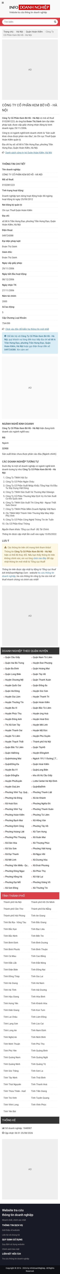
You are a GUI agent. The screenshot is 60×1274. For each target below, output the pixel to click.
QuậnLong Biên (39, 769)
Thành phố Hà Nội (41, 741)
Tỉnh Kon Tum (38, 1010)
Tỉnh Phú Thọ (38, 1044)
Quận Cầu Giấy (11, 657)
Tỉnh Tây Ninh (10, 1077)
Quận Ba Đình (11, 668)
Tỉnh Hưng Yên (10, 1003)
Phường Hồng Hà (12, 876)
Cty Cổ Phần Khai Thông (18, 523)
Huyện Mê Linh (39, 724)
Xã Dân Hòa (10, 843)
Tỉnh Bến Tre (37, 936)
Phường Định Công (13, 826)
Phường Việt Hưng (41, 848)
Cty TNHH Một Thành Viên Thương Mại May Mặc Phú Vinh (30, 514)
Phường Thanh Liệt (41, 792)
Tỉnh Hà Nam (37, 983)
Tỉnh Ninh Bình (38, 1037)
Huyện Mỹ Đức (39, 730)
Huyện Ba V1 (10, 769)
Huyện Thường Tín (13, 702)
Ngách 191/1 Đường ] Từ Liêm (44, 758)
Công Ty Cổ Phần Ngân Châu (20, 481)
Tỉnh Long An (10, 1030)
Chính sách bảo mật (10, 1249)
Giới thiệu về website (11, 1230)
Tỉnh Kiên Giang (11, 1010)
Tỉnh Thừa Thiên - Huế (14, 1091)
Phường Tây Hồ (39, 826)
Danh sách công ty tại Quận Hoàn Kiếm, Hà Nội (28, 152)
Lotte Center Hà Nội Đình (44, 781)
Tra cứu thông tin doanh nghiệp (15, 1259)
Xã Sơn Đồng (10, 888)
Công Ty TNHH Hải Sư (16, 477)
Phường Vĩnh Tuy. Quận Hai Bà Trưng (16, 792)
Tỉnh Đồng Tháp (11, 976)
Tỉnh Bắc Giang (38, 922)
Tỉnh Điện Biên (10, 969)
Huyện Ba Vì (10, 708)
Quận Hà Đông (11, 691)
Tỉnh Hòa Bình (38, 996)
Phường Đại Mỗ (12, 882)
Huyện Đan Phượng (41, 663)
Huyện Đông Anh (12, 719)
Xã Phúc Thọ (38, 871)
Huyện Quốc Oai (12, 685)
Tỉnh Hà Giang (10, 983)
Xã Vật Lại (37, 876)
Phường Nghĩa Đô (41, 803)
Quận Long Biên (12, 674)
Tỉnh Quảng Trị (38, 1064)
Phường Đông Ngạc (14, 871)
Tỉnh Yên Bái (9, 1111)
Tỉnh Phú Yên (10, 1050)
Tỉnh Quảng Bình (39, 1050)
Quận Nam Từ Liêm (41, 657)
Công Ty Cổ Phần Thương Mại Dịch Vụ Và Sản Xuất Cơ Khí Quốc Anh (31, 497)
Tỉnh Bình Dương (39, 942)
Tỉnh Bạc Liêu (38, 929)
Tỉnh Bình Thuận (39, 949)
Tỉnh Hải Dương (39, 990)
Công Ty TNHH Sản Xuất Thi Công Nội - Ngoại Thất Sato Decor (31, 504)
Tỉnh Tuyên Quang (40, 1098)
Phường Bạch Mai (13, 820)
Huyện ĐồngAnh (40, 753)
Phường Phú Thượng (14, 837)
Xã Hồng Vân (38, 820)
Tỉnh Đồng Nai (38, 969)
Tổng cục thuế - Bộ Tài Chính (35, 529)
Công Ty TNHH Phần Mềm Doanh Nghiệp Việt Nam (31, 509)
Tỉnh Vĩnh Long (11, 1104)
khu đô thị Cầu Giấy (41, 775)
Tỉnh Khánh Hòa (39, 1003)
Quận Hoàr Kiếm (40, 764)
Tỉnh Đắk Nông (38, 963)
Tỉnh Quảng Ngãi (39, 1057)
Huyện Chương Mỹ (13, 679)
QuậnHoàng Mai (12, 758)
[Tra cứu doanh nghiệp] (30, 8)
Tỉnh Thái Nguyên (12, 1084)
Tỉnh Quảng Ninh (11, 1064)
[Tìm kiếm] (55, 22)
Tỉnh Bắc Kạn (10, 929)
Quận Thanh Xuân (41, 679)
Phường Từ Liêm (40, 814)
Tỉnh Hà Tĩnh (9, 990)
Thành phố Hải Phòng (14, 915)
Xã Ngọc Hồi (38, 854)
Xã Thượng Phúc (40, 843)
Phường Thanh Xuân (42, 809)
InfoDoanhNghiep (37, 1268)
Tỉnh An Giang (38, 915)
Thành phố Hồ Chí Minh (43, 902)
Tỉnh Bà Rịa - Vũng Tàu (14, 922)
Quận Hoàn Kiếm (40, 702)
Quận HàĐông (11, 753)
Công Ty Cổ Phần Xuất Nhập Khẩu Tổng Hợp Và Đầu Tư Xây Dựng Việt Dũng (31, 486)
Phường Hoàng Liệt (13, 831)
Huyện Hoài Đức (40, 719)
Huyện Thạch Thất (13, 741)
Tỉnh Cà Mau (9, 956)
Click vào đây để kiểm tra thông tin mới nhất (27, 329)
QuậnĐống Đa (11, 764)
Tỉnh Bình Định (10, 942)
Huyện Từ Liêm (11, 736)
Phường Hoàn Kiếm (13, 814)
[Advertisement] (30, 69)
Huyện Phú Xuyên (40, 736)
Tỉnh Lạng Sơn (10, 1023)
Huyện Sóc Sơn (39, 691)
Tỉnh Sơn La (37, 1071)
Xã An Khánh (38, 798)
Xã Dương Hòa (39, 859)
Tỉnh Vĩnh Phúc (38, 1104)
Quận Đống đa (39, 685)
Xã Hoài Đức (10, 803)
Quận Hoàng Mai (40, 668)
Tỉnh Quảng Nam (11, 1057)
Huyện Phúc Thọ (12, 713)
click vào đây (39, 558)
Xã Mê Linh (9, 859)
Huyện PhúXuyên (12, 781)
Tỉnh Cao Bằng (38, 956)
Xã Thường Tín (39, 888)
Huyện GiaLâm (11, 786)
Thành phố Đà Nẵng (41, 909)
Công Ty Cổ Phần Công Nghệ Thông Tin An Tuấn (30, 519)
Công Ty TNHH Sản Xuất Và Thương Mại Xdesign (30, 492)
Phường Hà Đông (12, 798)
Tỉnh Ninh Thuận (11, 1044)
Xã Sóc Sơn (10, 848)
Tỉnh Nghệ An (10, 1037)
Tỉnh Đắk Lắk (10, 963)
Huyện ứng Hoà (39, 713)
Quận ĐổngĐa (11, 775)
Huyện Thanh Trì (40, 696)
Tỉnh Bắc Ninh (10, 936)
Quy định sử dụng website (13, 1244)
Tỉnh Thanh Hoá (39, 1084)
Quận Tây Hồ (38, 674)
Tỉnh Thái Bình (38, 1077)
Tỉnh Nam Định (38, 1030)
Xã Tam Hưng (39, 831)
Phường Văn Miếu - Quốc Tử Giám (16, 865)
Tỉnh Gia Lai (37, 976)
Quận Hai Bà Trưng (13, 663)
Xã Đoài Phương (40, 865)
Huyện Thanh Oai (12, 730)
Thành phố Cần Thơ (13, 909)
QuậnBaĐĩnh (38, 786)
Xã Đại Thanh (11, 854)
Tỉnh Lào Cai (37, 1023)
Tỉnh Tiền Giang (39, 1091)
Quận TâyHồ (38, 747)
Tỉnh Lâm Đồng (38, 1017)
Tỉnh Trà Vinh (10, 1098)
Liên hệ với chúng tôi (11, 1235)
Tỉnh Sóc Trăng (11, 1071)
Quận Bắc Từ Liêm (41, 708)
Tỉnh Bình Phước (11, 949)
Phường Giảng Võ (40, 882)
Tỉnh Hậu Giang (11, 996)
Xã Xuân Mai (38, 837)
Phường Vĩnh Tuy (12, 809)
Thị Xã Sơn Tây (11, 724)
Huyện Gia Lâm (11, 696)
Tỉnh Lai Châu (10, 1017)
